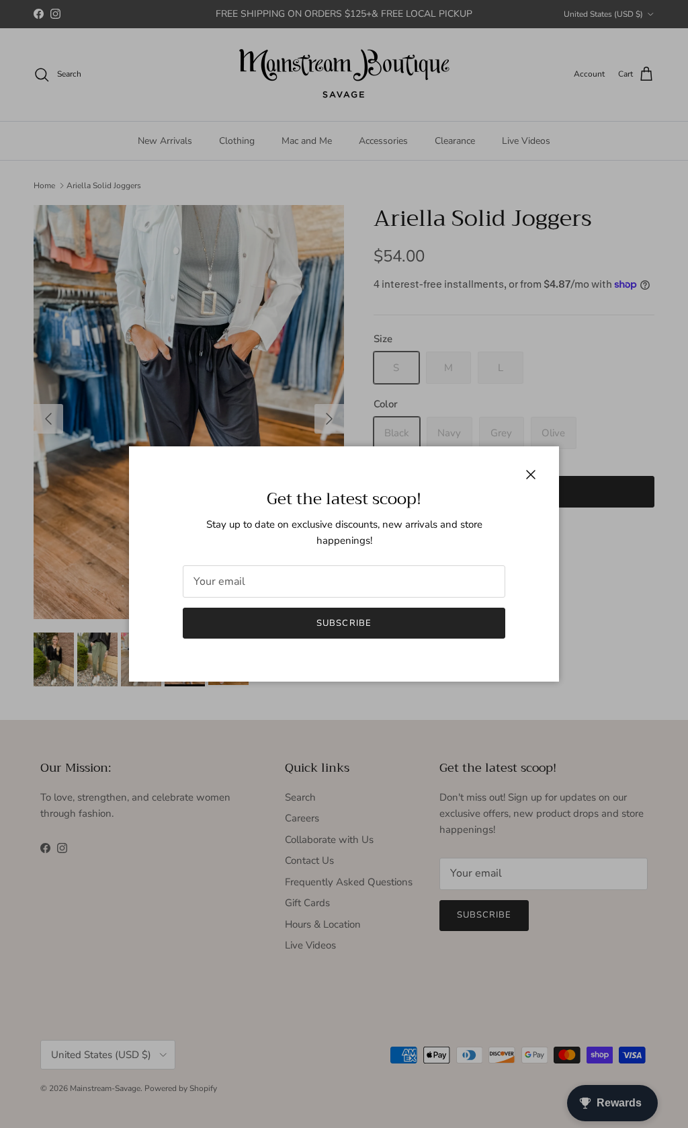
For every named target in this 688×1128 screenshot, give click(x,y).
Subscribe (343, 623)
